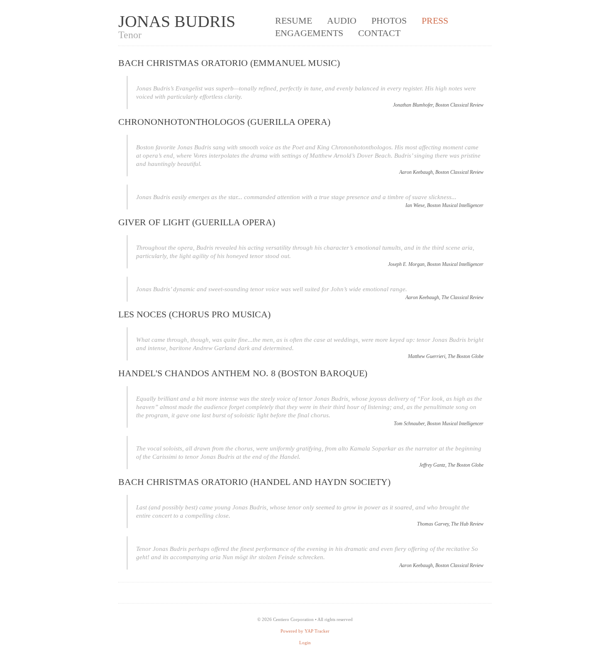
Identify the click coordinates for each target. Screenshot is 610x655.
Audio (341, 20)
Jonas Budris (176, 21)
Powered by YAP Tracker (305, 630)
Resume (293, 20)
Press (435, 20)
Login (305, 642)
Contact (379, 33)
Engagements (309, 33)
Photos (389, 20)
